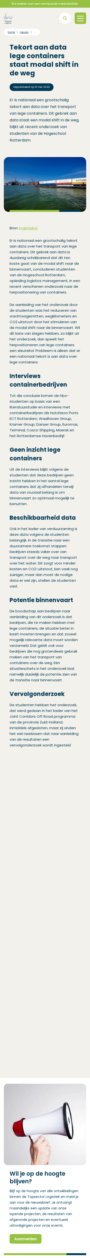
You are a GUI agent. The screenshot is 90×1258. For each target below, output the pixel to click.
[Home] (8, 18)
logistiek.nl (28, 228)
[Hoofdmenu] (80, 18)
